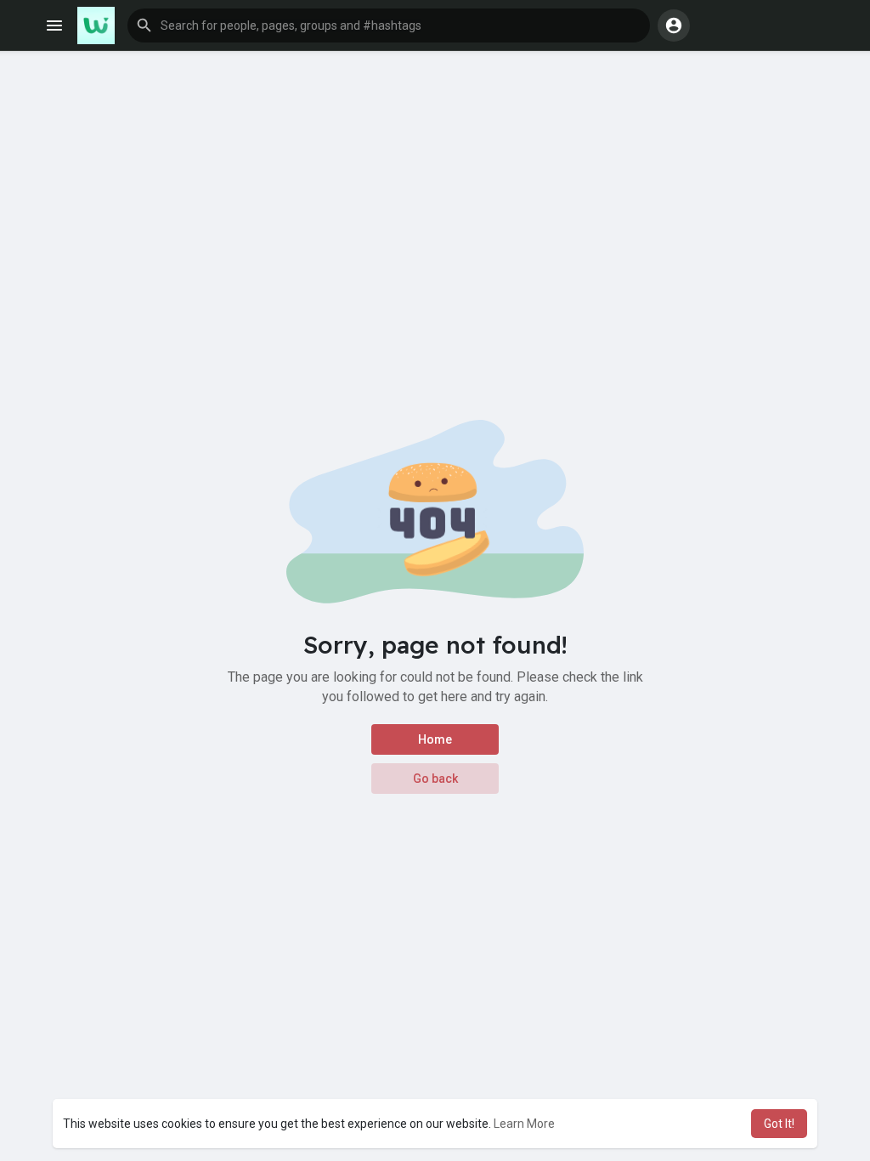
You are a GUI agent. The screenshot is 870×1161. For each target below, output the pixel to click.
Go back (435, 778)
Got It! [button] (779, 1123)
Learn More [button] (524, 1123)
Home (435, 739)
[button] (388, 25)
